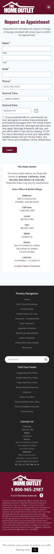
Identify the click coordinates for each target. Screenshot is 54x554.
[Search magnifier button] (46, 359)
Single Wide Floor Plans (27, 372)
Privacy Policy (35, 136)
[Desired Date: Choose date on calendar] (36, 111)
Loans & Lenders (27, 397)
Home (27, 299)
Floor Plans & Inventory (27, 304)
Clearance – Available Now (27, 318)
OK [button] (35, 549)
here (48, 139)
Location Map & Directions (27, 266)
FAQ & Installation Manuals (27, 406)
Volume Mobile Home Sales (27, 401)
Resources (27, 347)
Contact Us (27, 236)
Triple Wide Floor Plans (27, 382)
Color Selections (27, 323)
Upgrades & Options (27, 328)
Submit (9, 150)
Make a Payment (27, 337)
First (4, 52)
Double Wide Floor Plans (27, 377)
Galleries (27, 392)
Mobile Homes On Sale (27, 313)
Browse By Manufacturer (27, 387)
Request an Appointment (27, 333)
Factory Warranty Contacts (27, 342)
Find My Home (27, 309)
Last (4, 62)
